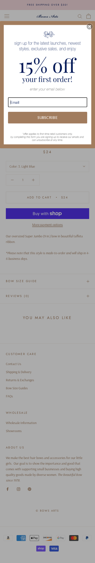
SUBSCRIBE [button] (47, 117)
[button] (90, 26)
